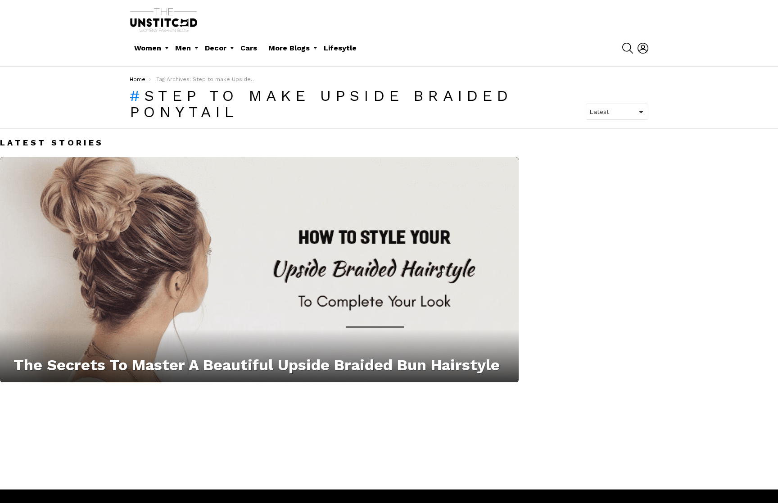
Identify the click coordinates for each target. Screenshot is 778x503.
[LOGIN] (643, 48)
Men (183, 48)
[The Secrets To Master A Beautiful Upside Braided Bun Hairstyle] (259, 269)
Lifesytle (340, 48)
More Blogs (289, 48)
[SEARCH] (627, 48)
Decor (215, 48)
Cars (248, 48)
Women (147, 48)
